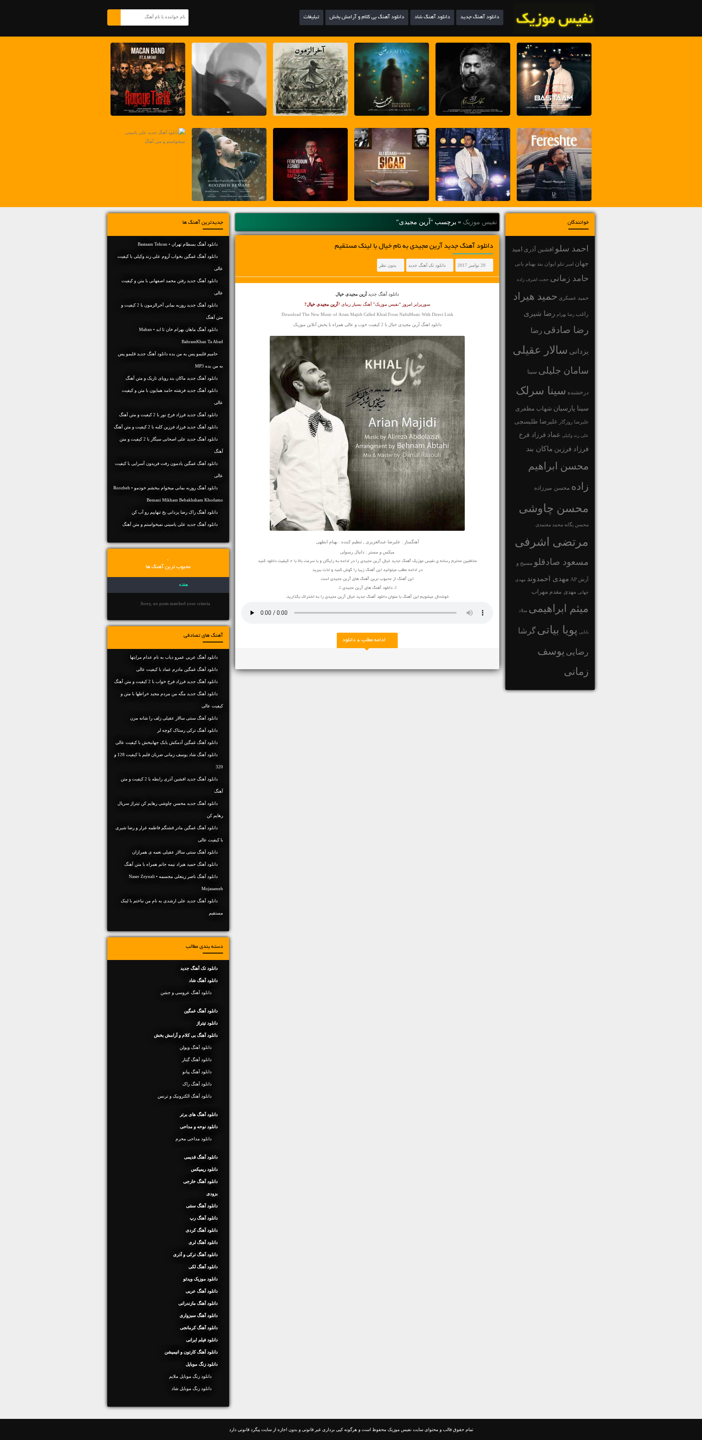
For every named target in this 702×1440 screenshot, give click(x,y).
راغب (582, 314)
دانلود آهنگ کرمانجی (199, 1327)
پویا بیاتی (557, 630)
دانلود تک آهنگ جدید (427, 265)
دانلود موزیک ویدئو (200, 1278)
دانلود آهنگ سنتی (202, 1205)
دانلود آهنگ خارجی (200, 1181)
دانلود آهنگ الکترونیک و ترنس (185, 1096)
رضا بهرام (565, 314)
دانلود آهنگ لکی (203, 1266)
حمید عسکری (574, 298)
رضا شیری (539, 313)
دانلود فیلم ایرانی (202, 1339)
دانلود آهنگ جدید (479, 17)
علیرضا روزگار (574, 422)
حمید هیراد (535, 296)
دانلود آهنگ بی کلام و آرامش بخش (366, 17)
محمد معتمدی (549, 525)
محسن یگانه (576, 525)
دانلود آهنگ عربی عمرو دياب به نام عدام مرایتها (174, 657)
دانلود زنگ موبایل (202, 1364)
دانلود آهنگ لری (203, 1242)
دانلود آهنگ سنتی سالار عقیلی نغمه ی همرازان (175, 852)
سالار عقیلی (540, 350)
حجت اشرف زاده (533, 279)
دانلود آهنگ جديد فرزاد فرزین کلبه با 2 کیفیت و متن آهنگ (166, 426)
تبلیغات (311, 17)
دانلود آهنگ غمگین (201, 1010)
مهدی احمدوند (548, 579)
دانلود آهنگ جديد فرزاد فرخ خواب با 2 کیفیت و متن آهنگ (166, 681)
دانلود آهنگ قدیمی (201, 1157)
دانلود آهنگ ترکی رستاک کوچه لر (187, 730)
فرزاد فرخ (532, 434)
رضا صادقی (566, 330)
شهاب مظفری (533, 408)
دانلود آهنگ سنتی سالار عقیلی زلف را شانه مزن (174, 718)
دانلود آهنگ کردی (202, 1230)
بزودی (212, 1193)
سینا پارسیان (571, 408)
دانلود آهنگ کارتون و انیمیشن (191, 1351)
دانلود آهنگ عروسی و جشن (186, 992)
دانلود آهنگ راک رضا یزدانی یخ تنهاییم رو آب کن (175, 512)
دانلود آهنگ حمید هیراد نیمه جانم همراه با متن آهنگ (171, 864)
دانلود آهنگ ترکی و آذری (195, 1254)
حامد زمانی (569, 278)
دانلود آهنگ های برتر (199, 1114)
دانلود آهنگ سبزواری (199, 1315)
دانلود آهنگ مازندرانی (198, 1303)
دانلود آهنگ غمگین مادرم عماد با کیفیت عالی (177, 669)
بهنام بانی (525, 264)
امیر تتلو (565, 264)
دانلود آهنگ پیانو (197, 1071)
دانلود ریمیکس (204, 1169)
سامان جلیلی (563, 370)
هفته (183, 585)
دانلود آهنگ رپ (204, 1217)
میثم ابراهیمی (559, 608)
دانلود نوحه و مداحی (199, 1126)
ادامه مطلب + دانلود (364, 640)
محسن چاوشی (554, 508)
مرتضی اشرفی (552, 541)
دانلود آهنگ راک (197, 1083)
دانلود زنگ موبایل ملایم (190, 1376)
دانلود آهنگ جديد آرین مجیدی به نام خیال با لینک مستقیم (414, 246)
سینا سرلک (541, 391)
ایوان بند (546, 264)
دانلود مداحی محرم (194, 1138)
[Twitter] (245, 658)
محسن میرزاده (552, 488)
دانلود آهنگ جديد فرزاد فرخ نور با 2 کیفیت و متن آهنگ (168, 414)
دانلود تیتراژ (207, 1023)
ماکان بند (539, 449)
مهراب (539, 591)
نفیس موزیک (480, 221)
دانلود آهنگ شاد (432, 17)
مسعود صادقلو (561, 562)
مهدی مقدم (562, 592)
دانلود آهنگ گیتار (197, 1059)
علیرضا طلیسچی (536, 421)
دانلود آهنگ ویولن (196, 1047)
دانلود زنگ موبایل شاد (191, 1388)
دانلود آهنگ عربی (202, 1291)
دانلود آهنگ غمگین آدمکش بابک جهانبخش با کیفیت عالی (166, 742)
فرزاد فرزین (571, 449)
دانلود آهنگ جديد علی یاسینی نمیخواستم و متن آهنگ (170, 524)
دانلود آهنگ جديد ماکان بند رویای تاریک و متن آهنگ (172, 378)
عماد (554, 435)
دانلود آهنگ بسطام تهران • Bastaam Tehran (178, 244)
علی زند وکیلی (575, 435)
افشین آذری (539, 249)
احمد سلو (572, 248)
